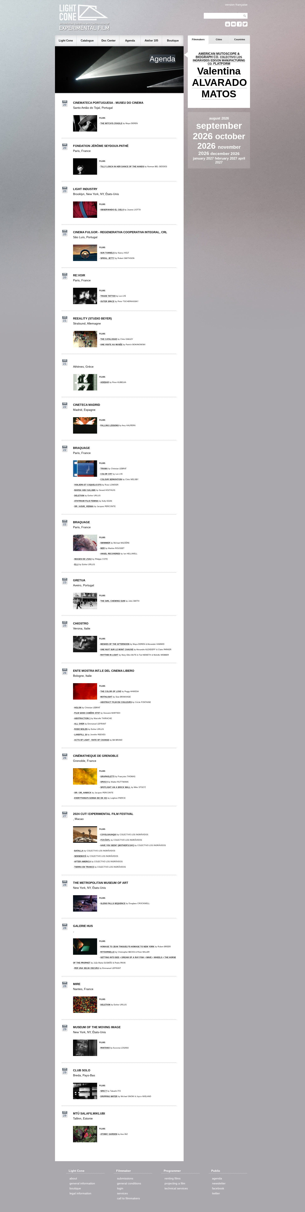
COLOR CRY (106, 474)
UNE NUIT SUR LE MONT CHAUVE (116, 650)
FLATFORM (221, 63)
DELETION (79, 496)
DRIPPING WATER (108, 1096)
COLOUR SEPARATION (111, 479)
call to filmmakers (128, 1198)
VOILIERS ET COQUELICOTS (87, 485)
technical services (176, 1188)
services (122, 1193)
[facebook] (239, 25)
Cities (219, 39)
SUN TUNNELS (107, 253)
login (120, 1188)
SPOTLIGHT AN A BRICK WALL (115, 787)
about (73, 1178)
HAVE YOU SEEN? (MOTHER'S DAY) (117, 845)
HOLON (77, 708)
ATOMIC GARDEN (108, 1134)
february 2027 (226, 158)
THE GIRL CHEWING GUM (112, 601)
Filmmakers (198, 39)
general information (82, 1183)
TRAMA (104, 469)
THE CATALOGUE (108, 339)
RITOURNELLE (107, 952)
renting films (173, 1178)
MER (102, 548)
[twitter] (245, 25)
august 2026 (219, 118)
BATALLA (78, 851)
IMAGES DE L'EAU (83, 559)
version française (236, 4)
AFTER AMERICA (82, 862)
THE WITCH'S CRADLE (111, 123)
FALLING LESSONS (109, 425)
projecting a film (175, 1183)
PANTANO (105, 1048)
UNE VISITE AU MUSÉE (111, 345)
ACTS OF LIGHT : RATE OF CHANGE (91, 740)
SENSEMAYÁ (80, 856)
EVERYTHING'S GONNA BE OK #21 (90, 798)
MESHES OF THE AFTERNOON (114, 644)
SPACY (103, 1091)
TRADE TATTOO (108, 296)
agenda (217, 1178)
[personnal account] (227, 25)
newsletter (219, 1183)
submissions (125, 1178)
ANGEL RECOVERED (110, 554)
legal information (80, 1193)
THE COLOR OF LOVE (110, 691)
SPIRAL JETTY (107, 258)
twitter (216, 1193)
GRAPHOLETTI (107, 776)
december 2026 (225, 153)
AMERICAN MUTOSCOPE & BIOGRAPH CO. (218, 55)
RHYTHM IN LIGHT (109, 655)
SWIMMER (105, 543)
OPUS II (104, 782)
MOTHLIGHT (106, 697)
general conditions (129, 1183)
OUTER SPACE (107, 301)
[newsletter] (233, 25)
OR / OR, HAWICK (82, 793)
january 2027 (204, 158)
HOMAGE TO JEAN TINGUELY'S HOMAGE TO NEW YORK (127, 947)
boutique (75, 1188)
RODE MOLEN (81, 729)
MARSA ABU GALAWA (85, 490)
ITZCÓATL (105, 840)
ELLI (76, 564)
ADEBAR (104, 382)
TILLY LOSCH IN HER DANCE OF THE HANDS (122, 167)
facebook (218, 1188)
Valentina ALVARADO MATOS (219, 82)
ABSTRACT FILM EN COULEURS (116, 702)
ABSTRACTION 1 (82, 718)
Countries (239, 39)
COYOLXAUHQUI (108, 835)
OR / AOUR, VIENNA (84, 506)
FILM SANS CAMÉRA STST (87, 713)
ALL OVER (79, 724)
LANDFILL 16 (80, 735)
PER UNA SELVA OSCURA (86, 968)
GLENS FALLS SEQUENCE (112, 903)
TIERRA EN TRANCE (84, 867)
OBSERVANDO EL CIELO (112, 210)
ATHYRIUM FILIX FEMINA (86, 501)
